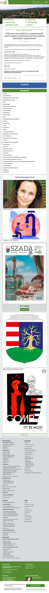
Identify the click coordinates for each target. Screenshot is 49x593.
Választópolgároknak (7, 542)
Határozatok (5, 459)
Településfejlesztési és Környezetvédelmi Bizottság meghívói (19, 161)
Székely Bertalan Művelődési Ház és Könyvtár (15, 157)
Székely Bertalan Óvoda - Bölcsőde (10, 470)
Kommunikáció (5, 497)
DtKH (4, 102)
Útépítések (6, 170)
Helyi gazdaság (7, 110)
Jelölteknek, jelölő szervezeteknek (9, 543)
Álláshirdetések (7, 95)
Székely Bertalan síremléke (8, 520)
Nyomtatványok (28, 448)
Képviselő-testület (6, 452)
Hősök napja (5, 533)
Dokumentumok (6, 461)
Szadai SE (5, 153)
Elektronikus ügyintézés (30, 450)
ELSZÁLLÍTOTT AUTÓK (29, 465)
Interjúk (5, 121)
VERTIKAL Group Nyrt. (29, 464)
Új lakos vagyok (28, 446)
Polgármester (6, 144)
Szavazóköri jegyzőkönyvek (8, 551)
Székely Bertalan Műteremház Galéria (10, 519)
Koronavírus (6, 127)
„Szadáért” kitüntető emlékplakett (9, 512)
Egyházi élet (5, 528)
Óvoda (4, 140)
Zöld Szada (6, 172)
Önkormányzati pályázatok (10, 138)
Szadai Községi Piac (8, 151)
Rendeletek (5, 447)
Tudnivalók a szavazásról (8, 545)
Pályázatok (5, 462)
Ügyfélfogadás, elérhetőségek (9, 444)
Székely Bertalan (7, 155)
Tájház (4, 522)
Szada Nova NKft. (7, 148)
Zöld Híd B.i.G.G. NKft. (29, 504)
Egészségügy (6, 104)
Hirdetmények (6, 114)
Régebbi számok (24, 309)
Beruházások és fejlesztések (9, 486)
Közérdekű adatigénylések (8, 482)
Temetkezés (27, 469)
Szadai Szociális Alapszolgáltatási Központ (11, 466)
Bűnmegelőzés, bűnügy (9, 100)
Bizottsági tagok (6, 454)
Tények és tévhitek (8, 163)
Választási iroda (6, 553)
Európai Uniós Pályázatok (9, 106)
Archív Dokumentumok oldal (9, 580)
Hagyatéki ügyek (28, 470)
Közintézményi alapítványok (8, 506)
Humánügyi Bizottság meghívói (11, 119)
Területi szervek (28, 454)
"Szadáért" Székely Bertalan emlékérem (10, 514)
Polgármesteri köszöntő (8, 502)
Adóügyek (26, 442)
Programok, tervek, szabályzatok (10, 476)
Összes (5, 93)
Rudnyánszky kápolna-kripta (8, 523)
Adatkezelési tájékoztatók (10, 589)
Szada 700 (5, 146)
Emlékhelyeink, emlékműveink (8, 526)
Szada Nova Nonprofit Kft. (8, 490)
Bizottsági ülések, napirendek (10, 97)
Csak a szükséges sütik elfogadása (35, 589)
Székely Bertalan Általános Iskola (9, 467)
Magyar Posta (28, 459)
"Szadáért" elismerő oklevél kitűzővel (10, 515)
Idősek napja (5, 534)
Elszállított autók (29, 444)
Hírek (13, 29)
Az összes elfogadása (35, 585)
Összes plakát (24, 434)
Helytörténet (6, 112)
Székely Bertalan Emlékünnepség (9, 532)
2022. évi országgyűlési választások (10, 558)
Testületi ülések (7, 165)
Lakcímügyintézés (28, 452)
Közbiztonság (27, 461)
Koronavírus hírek (28, 506)
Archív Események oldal (8, 579)
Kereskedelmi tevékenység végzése (32, 472)
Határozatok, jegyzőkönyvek (8, 556)
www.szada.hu (14, 55)
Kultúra (5, 129)
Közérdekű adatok (6, 480)
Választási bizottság (7, 554)
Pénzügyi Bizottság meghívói (10, 142)
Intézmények (6, 123)
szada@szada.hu (8, 572)
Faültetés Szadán (7, 108)
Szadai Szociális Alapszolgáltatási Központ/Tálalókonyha (9, 472)
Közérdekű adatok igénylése (8, 481)
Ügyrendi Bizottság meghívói (10, 167)
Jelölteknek (5, 550)
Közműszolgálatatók (29, 462)
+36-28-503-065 (7, 571)
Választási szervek (6, 541)
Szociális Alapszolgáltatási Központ (12, 159)
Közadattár (5, 484)
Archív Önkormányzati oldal (9, 577)
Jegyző (5, 125)
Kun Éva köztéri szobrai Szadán (9, 525)
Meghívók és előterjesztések (10, 134)
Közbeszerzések (6, 488)
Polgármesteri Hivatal (7, 446)
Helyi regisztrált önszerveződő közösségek (11, 507)
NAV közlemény (7, 136)
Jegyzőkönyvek (6, 458)
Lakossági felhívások (8, 131)
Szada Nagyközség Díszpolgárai (9, 511)
